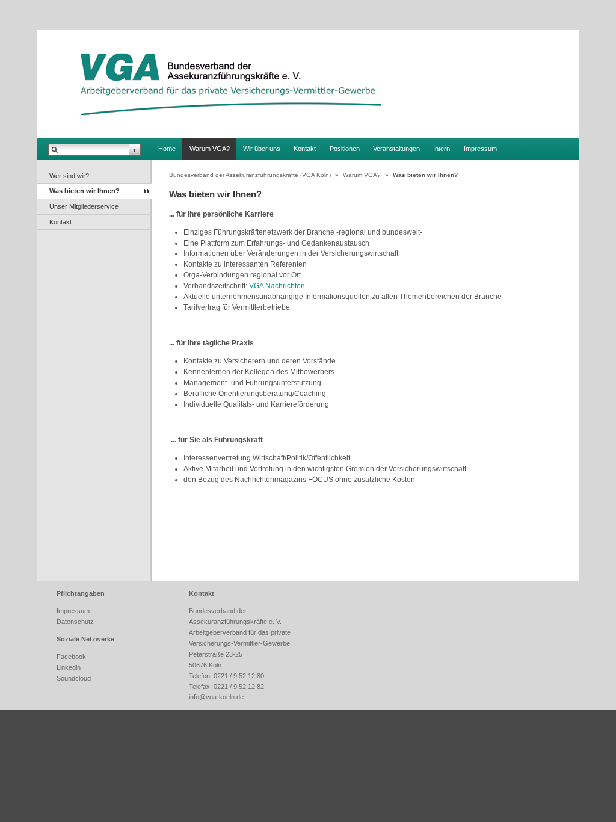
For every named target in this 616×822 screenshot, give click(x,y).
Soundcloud (74, 678)
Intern (441, 148)
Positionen (345, 148)
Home (167, 148)
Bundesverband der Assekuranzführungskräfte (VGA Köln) (250, 175)
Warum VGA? (209, 148)
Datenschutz (75, 621)
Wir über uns (261, 148)
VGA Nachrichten (277, 285)
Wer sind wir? (69, 175)
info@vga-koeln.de (216, 696)
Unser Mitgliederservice (84, 206)
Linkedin (69, 667)
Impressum (480, 148)
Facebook (71, 656)
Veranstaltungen (396, 148)
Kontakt (305, 148)
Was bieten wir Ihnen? (84, 190)
